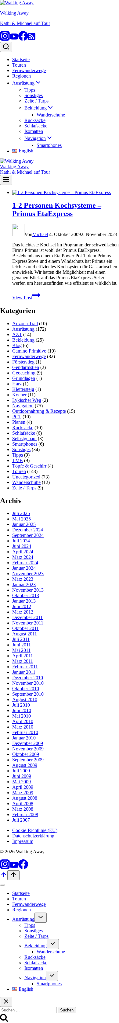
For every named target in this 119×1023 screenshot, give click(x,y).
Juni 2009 (21, 776)
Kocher (19, 394)
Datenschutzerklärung (33, 835)
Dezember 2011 (27, 617)
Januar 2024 (24, 568)
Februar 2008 (25, 814)
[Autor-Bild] (18, 234)
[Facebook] (23, 39)
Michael (40, 234)
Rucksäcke (34, 120)
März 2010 (22, 726)
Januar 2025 (24, 524)
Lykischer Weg (26, 400)
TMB (17, 460)
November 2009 (28, 748)
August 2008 (24, 798)
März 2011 (22, 661)
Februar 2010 (25, 732)
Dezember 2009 (27, 743)
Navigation (23, 405)
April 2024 (22, 551)
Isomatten (33, 131)
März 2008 (22, 809)
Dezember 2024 (27, 529)
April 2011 (22, 655)
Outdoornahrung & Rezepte (39, 411)
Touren (19, 65)
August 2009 (24, 765)
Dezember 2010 (27, 677)
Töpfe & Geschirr (29, 465)
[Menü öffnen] (6, 180)
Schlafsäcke (35, 125)
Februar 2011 (25, 666)
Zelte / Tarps (36, 100)
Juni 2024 (21, 546)
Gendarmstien (25, 367)
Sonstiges (33, 95)
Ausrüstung (23, 329)
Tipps (29, 89)
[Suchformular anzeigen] (6, 47)
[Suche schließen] (6, 1002)
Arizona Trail (25, 323)
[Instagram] (5, 39)
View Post (26, 297)
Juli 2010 (21, 705)
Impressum (22, 841)
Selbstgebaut (24, 438)
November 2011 (27, 622)
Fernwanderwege (29, 70)
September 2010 (28, 694)
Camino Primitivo (29, 350)
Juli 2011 (21, 639)
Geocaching (23, 372)
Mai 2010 (21, 716)
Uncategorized (26, 476)
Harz (17, 383)
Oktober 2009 (25, 754)
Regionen (21, 75)
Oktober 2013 (25, 595)
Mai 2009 (21, 781)
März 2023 (22, 579)
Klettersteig (23, 389)
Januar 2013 (24, 601)
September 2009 (28, 759)
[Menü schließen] (2, 885)
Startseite (21, 59)
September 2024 (28, 535)
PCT (16, 416)
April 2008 (22, 803)
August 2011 (24, 633)
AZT (17, 334)
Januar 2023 (24, 584)
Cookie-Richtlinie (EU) (34, 830)
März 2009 (22, 792)
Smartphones (49, 145)
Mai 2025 (21, 518)
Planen (18, 422)
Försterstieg (23, 361)
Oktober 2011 (25, 628)
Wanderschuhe (51, 114)
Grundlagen (23, 378)
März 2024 (22, 557)
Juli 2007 (21, 820)
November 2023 (28, 573)
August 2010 (24, 699)
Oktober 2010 (25, 688)
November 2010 (28, 683)
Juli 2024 (21, 540)
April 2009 (22, 787)
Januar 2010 (24, 737)
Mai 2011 (21, 650)
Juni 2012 (21, 606)
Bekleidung (23, 340)
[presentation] (65, 192)
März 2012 (22, 611)
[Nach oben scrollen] (3, 876)
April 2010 (22, 721)
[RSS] (31, 39)
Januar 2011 (23, 672)
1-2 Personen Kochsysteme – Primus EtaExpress (56, 209)
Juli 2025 (21, 513)
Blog (17, 345)
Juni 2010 (21, 710)
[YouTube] (14, 39)
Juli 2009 (21, 770)
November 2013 (28, 590)
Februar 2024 (25, 562)
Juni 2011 (21, 644)
